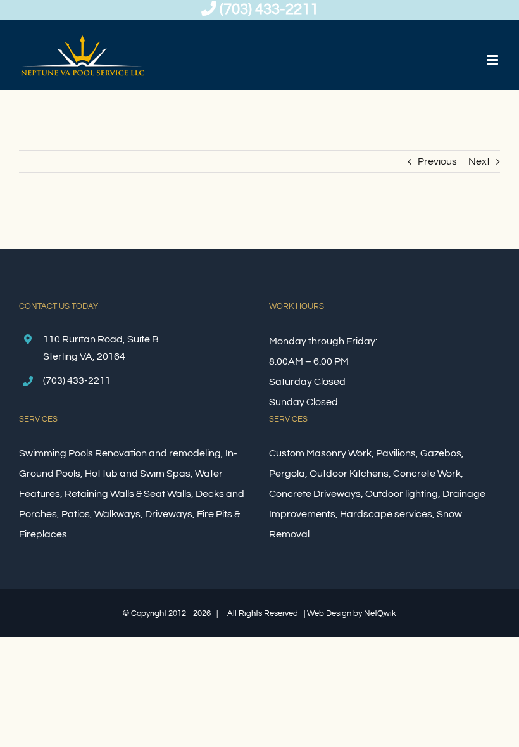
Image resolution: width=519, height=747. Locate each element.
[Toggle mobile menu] (493, 59)
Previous (437, 161)
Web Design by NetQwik (351, 613)
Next (479, 161)
